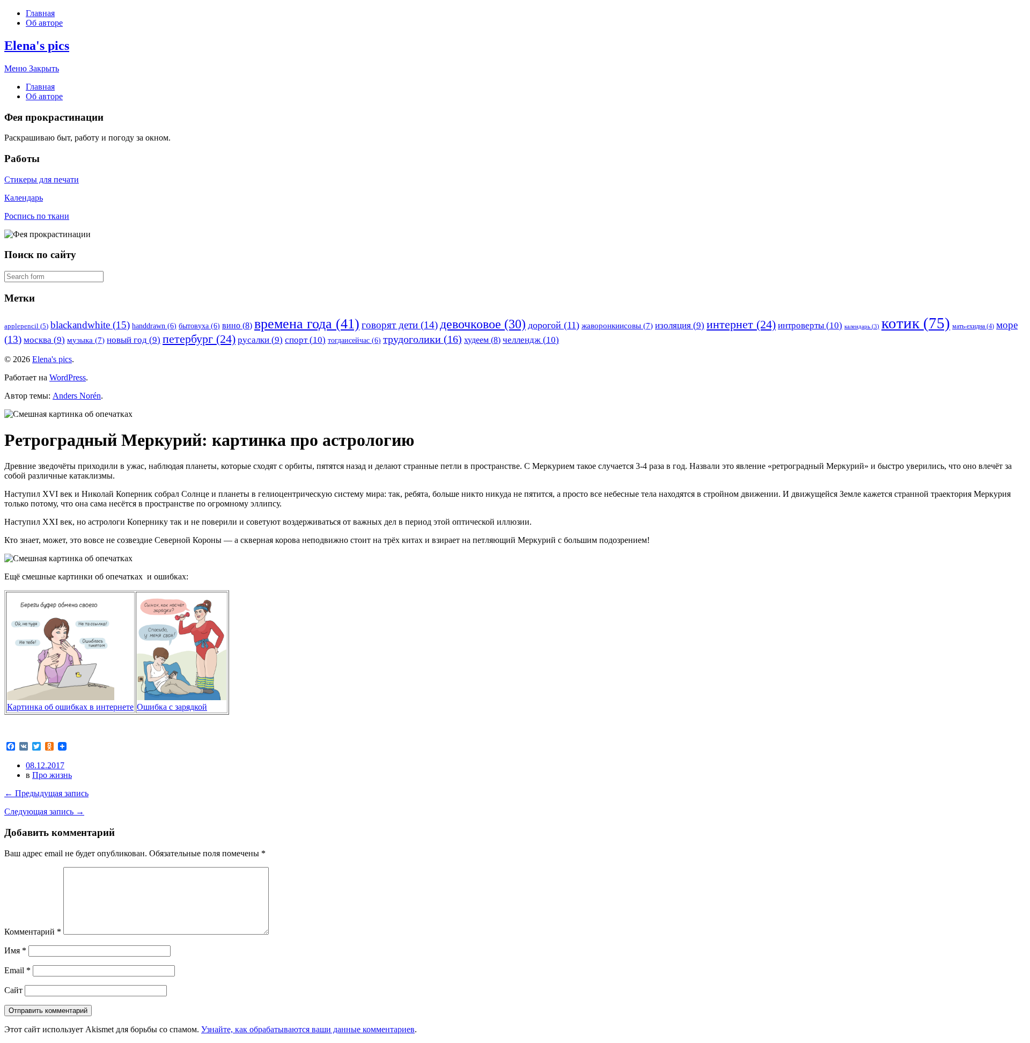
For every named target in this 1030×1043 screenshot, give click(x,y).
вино (237, 325)
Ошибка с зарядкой (172, 706)
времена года (306, 324)
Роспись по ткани (36, 216)
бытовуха (199, 325)
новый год (133, 340)
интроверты (810, 325)
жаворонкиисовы (617, 325)
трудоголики (422, 339)
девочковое (483, 324)
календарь (861, 326)
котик (915, 323)
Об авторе (44, 22)
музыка (86, 340)
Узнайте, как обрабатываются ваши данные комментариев (308, 1029)
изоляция (679, 325)
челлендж (531, 340)
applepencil (26, 326)
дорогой (553, 325)
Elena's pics (36, 46)
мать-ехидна (973, 326)
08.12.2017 (45, 765)
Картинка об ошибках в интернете (70, 706)
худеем (482, 339)
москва (44, 340)
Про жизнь (52, 775)
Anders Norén (77, 395)
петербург (199, 339)
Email (17, 970)
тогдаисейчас (354, 340)
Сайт (13, 990)
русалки (260, 340)
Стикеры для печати (41, 179)
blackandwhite (90, 324)
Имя (15, 950)
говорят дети (400, 324)
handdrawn (154, 325)
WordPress (67, 377)
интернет (741, 324)
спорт (305, 340)
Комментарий (32, 931)
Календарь (23, 197)
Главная (40, 13)
